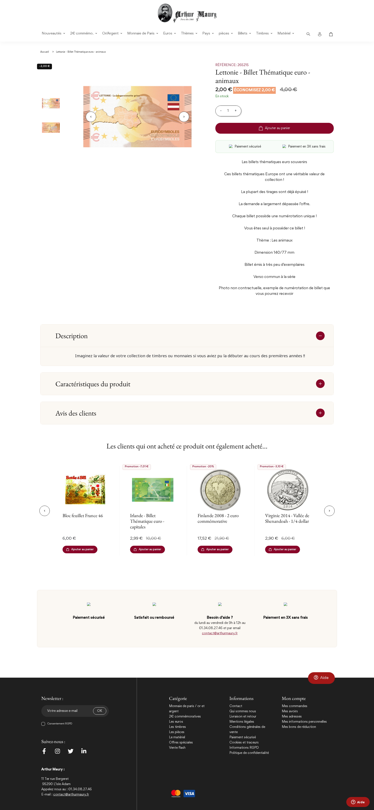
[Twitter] (70, 751)
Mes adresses (292, 716)
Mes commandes (294, 706)
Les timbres (177, 727)
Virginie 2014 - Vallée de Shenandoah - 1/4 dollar (287, 518)
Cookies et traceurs (244, 742)
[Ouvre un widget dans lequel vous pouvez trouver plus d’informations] (358, 802)
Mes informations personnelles (304, 721)
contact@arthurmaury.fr (220, 633)
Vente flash (177, 747)
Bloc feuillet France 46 (83, 515)
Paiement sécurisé (242, 737)
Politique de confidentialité (249, 753)
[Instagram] (57, 751)
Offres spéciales (181, 742)
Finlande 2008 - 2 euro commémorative (218, 518)
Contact (235, 706)
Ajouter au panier (277, 128)
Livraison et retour (242, 716)
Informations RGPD (244, 747)
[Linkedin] (84, 751)
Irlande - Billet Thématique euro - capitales (147, 521)
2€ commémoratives (185, 716)
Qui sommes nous (242, 711)
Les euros (176, 721)
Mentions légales (241, 721)
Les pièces (176, 732)
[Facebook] (44, 751)
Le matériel (177, 737)
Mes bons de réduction (299, 727)
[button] (321, 678)
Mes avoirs (290, 711)
